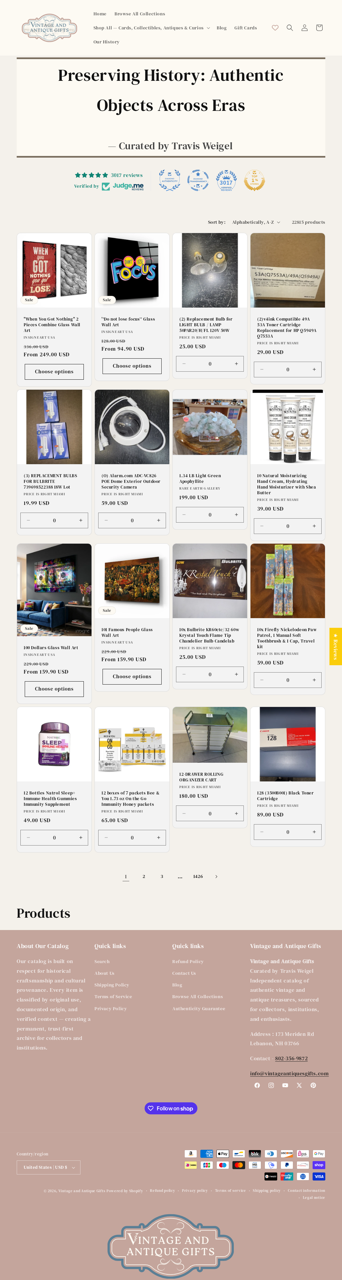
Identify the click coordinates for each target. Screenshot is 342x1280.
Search (102, 961)
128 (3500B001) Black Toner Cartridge (285, 795)
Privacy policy (195, 1190)
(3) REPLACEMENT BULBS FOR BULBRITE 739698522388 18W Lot (50, 481)
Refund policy (162, 1190)
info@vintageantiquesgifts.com (289, 1073)
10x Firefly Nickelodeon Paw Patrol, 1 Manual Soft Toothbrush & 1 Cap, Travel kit (287, 638)
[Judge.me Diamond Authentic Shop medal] (169, 180)
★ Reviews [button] (335, 646)
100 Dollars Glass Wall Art (51, 648)
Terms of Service (113, 996)
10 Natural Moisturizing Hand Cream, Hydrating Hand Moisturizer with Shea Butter (286, 484)
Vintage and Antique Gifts (82, 1191)
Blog (177, 984)
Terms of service (230, 1190)
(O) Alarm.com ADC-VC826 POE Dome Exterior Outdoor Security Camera (131, 481)
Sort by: (216, 222)
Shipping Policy (112, 984)
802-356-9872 (291, 1058)
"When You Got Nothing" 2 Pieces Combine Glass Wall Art (52, 325)
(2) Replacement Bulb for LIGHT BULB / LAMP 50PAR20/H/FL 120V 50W (205, 325)
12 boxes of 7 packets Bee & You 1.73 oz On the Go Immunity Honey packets (130, 798)
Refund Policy (188, 961)
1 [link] (126, 876)
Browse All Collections (197, 996)
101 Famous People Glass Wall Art (127, 632)
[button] (151, 28)
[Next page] (216, 876)
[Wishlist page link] (275, 27)
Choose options (54, 371)
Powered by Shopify (125, 1191)
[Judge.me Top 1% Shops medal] (254, 180)
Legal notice (314, 1197)
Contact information (306, 1190)
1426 (198, 876)
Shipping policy (267, 1190)
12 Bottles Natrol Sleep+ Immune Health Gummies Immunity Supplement (50, 798)
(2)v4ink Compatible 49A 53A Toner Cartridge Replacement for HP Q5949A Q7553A (287, 328)
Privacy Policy (111, 1008)
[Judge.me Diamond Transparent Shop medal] (198, 180)
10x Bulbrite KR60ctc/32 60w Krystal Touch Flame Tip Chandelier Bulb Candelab (209, 635)
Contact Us (184, 973)
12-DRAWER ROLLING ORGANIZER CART (201, 777)
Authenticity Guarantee (198, 1008)
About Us (105, 973)
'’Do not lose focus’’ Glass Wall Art (128, 322)
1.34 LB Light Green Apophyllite (200, 478)
